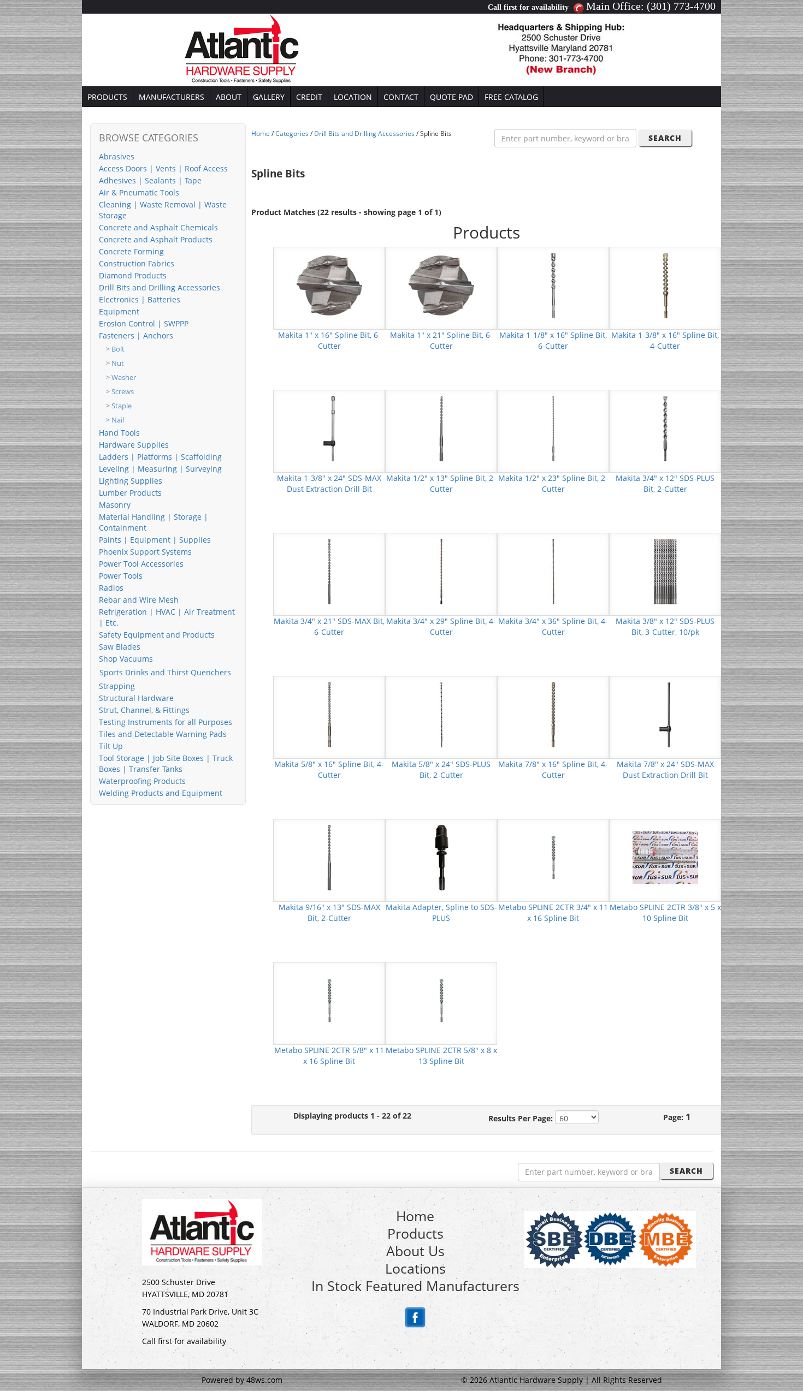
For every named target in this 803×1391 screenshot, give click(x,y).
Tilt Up (111, 746)
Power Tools (121, 575)
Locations (415, 1268)
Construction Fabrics (136, 263)
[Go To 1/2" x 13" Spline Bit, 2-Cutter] (441, 428)
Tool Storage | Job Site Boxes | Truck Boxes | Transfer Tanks (166, 763)
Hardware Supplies (134, 444)
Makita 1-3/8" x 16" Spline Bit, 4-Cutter (665, 340)
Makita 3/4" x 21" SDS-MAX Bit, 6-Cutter (329, 626)
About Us (415, 1250)
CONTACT (400, 97)
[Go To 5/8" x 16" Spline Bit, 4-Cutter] (329, 714)
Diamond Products (133, 275)
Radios (111, 587)
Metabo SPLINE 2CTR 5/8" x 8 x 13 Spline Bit (441, 1055)
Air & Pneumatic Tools (139, 192)
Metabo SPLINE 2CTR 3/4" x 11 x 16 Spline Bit (553, 912)
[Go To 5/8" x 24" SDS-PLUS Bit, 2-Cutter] (441, 714)
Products (415, 1233)
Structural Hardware (136, 698)
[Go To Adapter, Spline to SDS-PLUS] (441, 857)
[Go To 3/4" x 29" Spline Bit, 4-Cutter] (441, 571)
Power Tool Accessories (141, 563)
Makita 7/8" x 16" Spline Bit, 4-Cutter (553, 769)
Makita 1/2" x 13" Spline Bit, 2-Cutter (441, 483)
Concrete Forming (131, 251)
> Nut (115, 363)
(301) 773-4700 (681, 6)
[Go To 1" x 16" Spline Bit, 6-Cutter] (329, 285)
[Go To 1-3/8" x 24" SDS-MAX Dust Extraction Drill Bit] (329, 428)
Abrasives (116, 156)
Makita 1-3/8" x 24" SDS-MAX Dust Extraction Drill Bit (329, 483)
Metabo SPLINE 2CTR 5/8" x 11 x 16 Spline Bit (329, 1055)
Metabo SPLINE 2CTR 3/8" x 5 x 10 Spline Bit (665, 912)
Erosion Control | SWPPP (143, 323)
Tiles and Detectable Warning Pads (163, 734)
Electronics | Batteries (139, 299)
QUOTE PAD (451, 97)
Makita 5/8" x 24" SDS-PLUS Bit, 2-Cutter (441, 769)
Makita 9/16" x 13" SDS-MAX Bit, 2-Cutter (329, 912)
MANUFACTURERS (171, 97)
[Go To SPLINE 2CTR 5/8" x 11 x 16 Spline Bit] (329, 1000)
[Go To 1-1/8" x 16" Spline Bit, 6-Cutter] (553, 285)
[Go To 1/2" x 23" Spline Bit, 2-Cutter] (553, 428)
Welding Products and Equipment (160, 793)
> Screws (120, 391)
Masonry (115, 505)
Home (260, 133)
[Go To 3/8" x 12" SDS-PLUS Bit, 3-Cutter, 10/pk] (665, 571)
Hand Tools (119, 432)
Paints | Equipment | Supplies (155, 539)
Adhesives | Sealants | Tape (150, 180)
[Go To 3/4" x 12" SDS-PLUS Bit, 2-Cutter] (665, 428)
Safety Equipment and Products (157, 634)
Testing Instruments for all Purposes (165, 722)
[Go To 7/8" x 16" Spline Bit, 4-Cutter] (553, 714)
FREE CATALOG (511, 97)
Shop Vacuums (126, 658)
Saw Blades (119, 646)
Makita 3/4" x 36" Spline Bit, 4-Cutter (553, 626)
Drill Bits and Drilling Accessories (159, 287)
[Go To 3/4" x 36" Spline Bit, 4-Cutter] (553, 571)
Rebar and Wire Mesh (139, 600)
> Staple (119, 406)
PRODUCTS (107, 97)
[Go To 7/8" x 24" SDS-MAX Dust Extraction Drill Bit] (665, 714)
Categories (292, 133)
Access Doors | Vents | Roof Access (163, 168)
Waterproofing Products (142, 781)
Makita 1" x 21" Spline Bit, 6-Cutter (441, 340)
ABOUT (228, 97)
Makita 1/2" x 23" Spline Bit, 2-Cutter (553, 483)
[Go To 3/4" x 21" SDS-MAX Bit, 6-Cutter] (329, 571)
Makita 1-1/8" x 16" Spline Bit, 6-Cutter (553, 340)
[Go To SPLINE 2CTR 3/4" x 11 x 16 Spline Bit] (553, 857)
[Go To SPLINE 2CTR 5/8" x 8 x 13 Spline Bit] (441, 1000)
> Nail (115, 420)
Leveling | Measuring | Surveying (160, 468)
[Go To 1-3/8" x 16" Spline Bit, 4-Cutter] (665, 285)
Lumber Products (130, 493)
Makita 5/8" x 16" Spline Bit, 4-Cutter (329, 769)
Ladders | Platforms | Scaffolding (160, 456)
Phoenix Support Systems (145, 551)
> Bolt (115, 349)
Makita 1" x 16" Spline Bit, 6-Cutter (329, 340)
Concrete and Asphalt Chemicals (158, 227)
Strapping (117, 686)
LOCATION (353, 97)
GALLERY (269, 97)
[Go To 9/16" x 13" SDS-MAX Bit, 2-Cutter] (329, 857)
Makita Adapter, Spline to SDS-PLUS (441, 912)
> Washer (121, 377)
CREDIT (309, 97)
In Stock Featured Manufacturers (415, 1285)
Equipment (119, 311)
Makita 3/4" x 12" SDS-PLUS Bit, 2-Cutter (665, 483)
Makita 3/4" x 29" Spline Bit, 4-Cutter (441, 626)
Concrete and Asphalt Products (155, 239)
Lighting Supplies (130, 480)
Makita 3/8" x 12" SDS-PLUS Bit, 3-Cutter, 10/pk (665, 626)
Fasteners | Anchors (136, 335)
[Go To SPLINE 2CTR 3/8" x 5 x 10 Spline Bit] (665, 857)
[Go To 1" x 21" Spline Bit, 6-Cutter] (441, 285)
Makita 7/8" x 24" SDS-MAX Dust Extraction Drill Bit (665, 769)
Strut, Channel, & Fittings (144, 710)
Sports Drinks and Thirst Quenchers (165, 672)
